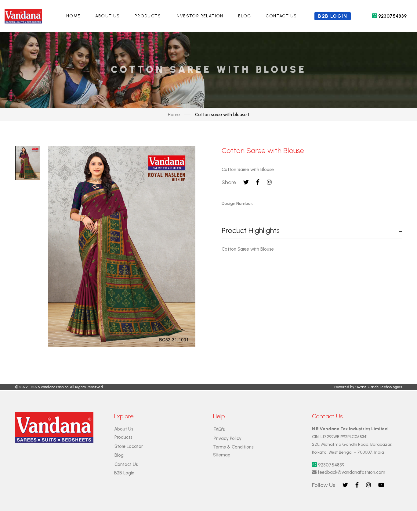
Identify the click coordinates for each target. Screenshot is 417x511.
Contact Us (281, 16)
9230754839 (389, 16)
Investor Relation (199, 16)
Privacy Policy (227, 438)
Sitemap (221, 455)
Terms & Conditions (233, 447)
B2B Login (124, 473)
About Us (107, 16)
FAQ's (219, 429)
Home (73, 16)
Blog (244, 16)
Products (148, 16)
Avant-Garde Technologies (379, 387)
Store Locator (128, 446)
